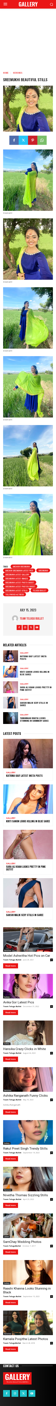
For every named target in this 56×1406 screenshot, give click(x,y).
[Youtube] (37, 627)
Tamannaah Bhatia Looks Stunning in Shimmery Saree (34, 719)
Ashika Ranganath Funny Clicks (25, 1095)
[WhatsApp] (42, 140)
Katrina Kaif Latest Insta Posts (33, 657)
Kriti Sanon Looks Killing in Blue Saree (34, 673)
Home (6, 72)
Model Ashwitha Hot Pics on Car (26, 955)
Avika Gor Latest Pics (18, 1002)
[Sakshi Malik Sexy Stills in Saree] (10, 703)
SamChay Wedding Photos (22, 1242)
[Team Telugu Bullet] (16, 618)
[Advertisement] (28, 37)
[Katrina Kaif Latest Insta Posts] (10, 656)
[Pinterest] (32, 140)
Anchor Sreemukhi (21, 566)
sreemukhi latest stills (16, 590)
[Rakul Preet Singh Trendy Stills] (28, 1132)
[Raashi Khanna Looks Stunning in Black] (28, 1272)
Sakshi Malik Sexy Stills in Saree (34, 704)
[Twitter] (23, 140)
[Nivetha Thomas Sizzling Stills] (28, 1179)
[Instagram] (25, 627)
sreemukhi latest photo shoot (19, 582)
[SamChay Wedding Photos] (28, 1225)
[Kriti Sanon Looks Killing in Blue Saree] (10, 672)
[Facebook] (14, 140)
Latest (6, 1237)
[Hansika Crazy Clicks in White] (28, 1033)
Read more (10, 966)
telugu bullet (39, 590)
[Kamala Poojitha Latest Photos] (28, 1323)
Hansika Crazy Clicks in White (24, 1049)
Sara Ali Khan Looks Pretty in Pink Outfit (35, 688)
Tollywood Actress (14, 594)
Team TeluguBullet (12, 1246)
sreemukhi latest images (16, 578)
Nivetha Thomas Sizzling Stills (25, 1195)
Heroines (17, 72)
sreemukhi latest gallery (17, 574)
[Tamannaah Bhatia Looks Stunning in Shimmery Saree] (10, 718)
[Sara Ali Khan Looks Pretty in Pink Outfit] (10, 687)
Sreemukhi (43, 570)
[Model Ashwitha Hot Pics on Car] (28, 939)
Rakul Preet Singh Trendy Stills (25, 1148)
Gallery (24, 653)
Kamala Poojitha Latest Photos (25, 1339)
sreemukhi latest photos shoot (20, 586)
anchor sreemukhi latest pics (19, 570)
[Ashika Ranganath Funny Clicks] (28, 1079)
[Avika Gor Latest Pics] (28, 986)
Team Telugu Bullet (32, 618)
